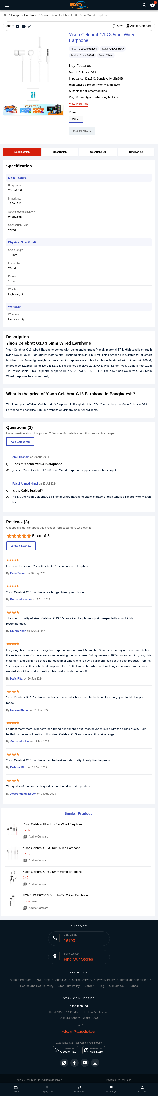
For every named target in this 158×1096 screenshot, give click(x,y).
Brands (133, 986)
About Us (61, 979)
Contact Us (116, 986)
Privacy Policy (106, 979)
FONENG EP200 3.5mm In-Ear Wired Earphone (55, 895)
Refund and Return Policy (36, 986)
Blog (101, 986)
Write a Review (21, 545)
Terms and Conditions (134, 979)
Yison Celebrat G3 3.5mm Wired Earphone (51, 848)
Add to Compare (138, 26)
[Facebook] (74, 1063)
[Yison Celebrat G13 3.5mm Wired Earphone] (33, 59)
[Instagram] (95, 1063)
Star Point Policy (69, 986)
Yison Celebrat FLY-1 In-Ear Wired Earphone (52, 824)
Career (89, 986)
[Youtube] (85, 1063)
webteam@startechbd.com (79, 1031)
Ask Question (20, 441)
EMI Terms (43, 979)
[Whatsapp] (64, 1063)
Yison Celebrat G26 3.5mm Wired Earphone (52, 871)
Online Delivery (82, 979)
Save (117, 26)
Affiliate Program (20, 979)
